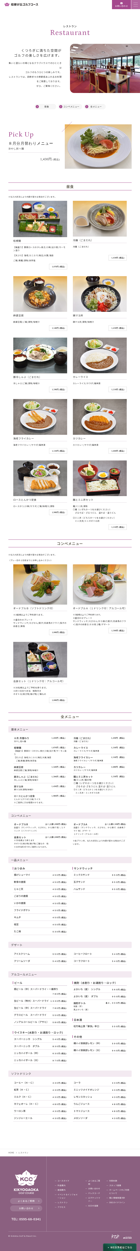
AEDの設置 (93, 1205)
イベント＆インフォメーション (68, 1196)
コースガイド (63, 1180)
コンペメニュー (71, 106)
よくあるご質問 (26, 1201)
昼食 (46, 106)
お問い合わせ (26, 1208)
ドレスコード (94, 1193)
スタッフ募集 (115, 1185)
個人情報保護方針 (117, 1197)
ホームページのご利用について (119, 1191)
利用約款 (113, 1180)
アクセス (61, 1207)
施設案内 (62, 1189)
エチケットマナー (94, 1199)
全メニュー (96, 106)
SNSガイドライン (117, 1202)
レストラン (63, 1202)
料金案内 (62, 1185)
